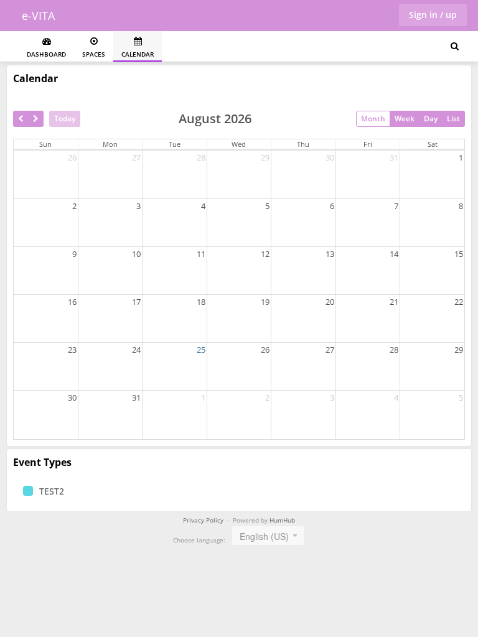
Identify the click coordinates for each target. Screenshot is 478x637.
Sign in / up (433, 15)
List (453, 118)
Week (405, 118)
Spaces (93, 54)
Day (431, 118)
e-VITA (38, 15)
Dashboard (46, 54)
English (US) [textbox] (264, 536)
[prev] (21, 119)
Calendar (137, 54)
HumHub (282, 520)
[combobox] (268, 535)
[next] (36, 119)
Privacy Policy (203, 520)
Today (64, 118)
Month (373, 118)
